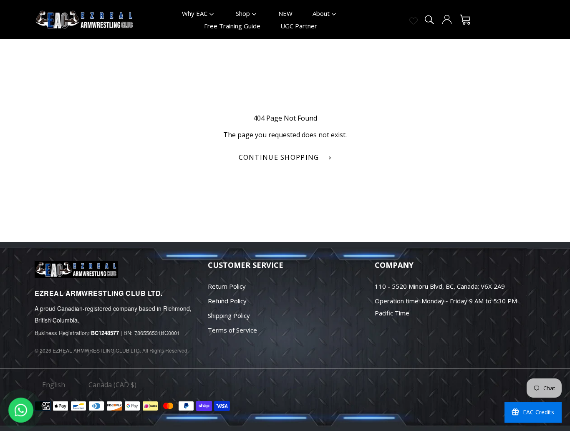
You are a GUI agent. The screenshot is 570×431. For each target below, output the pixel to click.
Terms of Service (232, 330)
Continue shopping (279, 157)
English (53, 384)
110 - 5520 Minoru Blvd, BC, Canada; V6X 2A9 (440, 286)
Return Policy (227, 286)
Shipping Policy (229, 315)
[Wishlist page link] (413, 21)
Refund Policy (227, 301)
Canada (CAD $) (112, 384)
